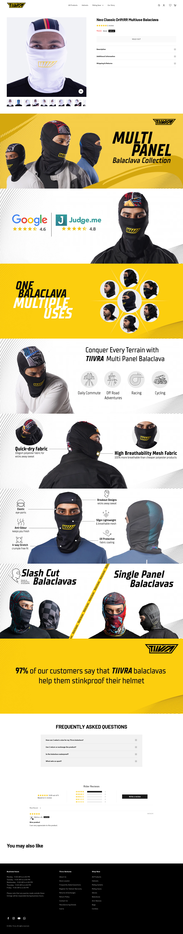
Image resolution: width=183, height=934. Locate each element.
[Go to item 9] (78, 103)
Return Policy (64, 897)
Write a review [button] (135, 797)
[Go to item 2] (18, 103)
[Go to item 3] (27, 103)
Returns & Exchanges (67, 893)
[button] (102, 25)
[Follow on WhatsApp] (24, 918)
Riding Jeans (97, 889)
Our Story (111, 5)
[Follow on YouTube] (19, 918)
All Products (73, 5)
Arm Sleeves (96, 901)
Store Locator (64, 881)
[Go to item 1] (10, 103)
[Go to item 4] (35, 103)
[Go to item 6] (52, 103)
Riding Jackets (97, 885)
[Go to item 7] (61, 103)
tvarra (61, 909)
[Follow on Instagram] (13, 918)
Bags (94, 905)
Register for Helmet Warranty (70, 889)
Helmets (85, 5)
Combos (95, 909)
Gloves (94, 893)
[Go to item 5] (44, 103)
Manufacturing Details (67, 905)
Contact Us (63, 901)
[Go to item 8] (69, 103)
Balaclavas (96, 897)
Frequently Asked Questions (70, 885)
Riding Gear (96, 5)
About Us (62, 877)
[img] (35, 814)
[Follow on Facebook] (8, 918)
